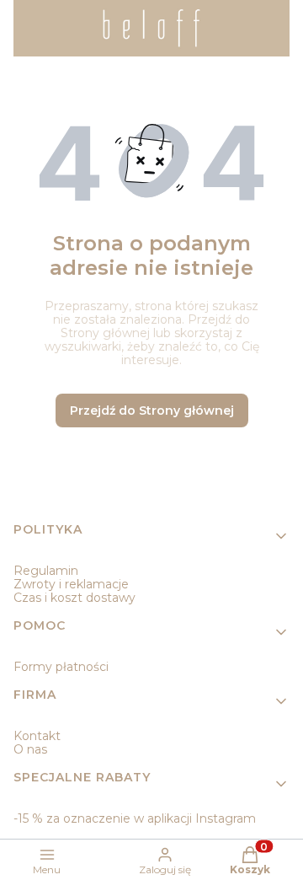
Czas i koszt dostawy (74, 597)
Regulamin (45, 570)
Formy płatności (61, 666)
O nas (30, 749)
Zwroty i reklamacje (71, 584)
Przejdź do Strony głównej (152, 410)
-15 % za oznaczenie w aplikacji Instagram (134, 818)
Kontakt (37, 735)
